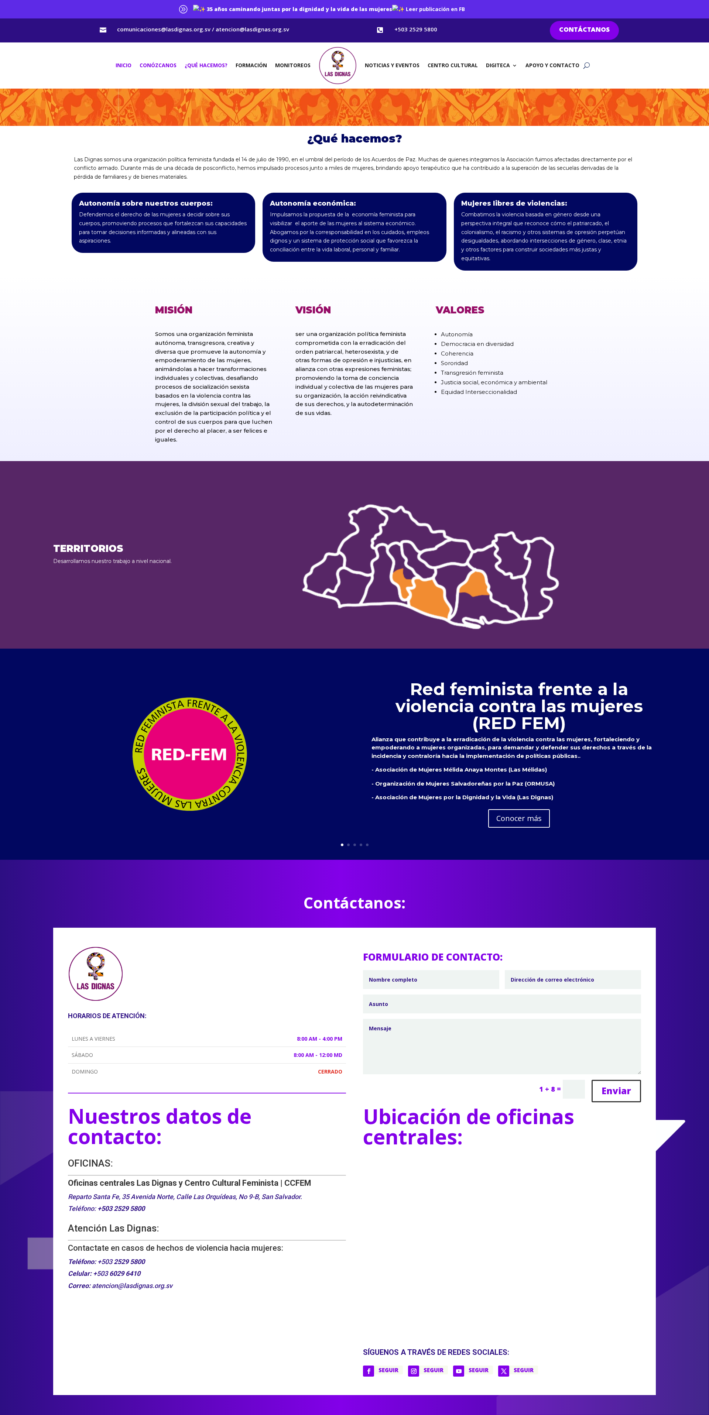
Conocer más (519, 818)
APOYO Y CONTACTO (552, 65)
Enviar (616, 1091)
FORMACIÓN (251, 65)
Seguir (388, 1370)
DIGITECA (498, 65)
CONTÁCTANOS (584, 30)
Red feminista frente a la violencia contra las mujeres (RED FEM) (519, 706)
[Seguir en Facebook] (368, 1371)
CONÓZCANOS (158, 65)
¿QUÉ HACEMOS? (206, 65)
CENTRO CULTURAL (453, 65)
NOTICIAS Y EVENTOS (392, 65)
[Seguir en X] (503, 1371)
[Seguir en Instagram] (413, 1371)
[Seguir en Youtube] (458, 1371)
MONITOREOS (293, 65)
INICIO (123, 65)
